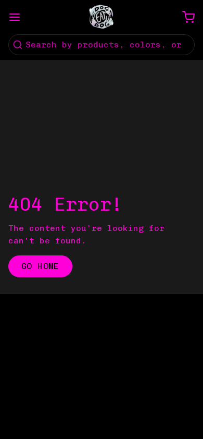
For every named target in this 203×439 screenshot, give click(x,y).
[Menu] (18, 17)
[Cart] (184, 17)
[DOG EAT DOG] (101, 17)
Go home (40, 266)
